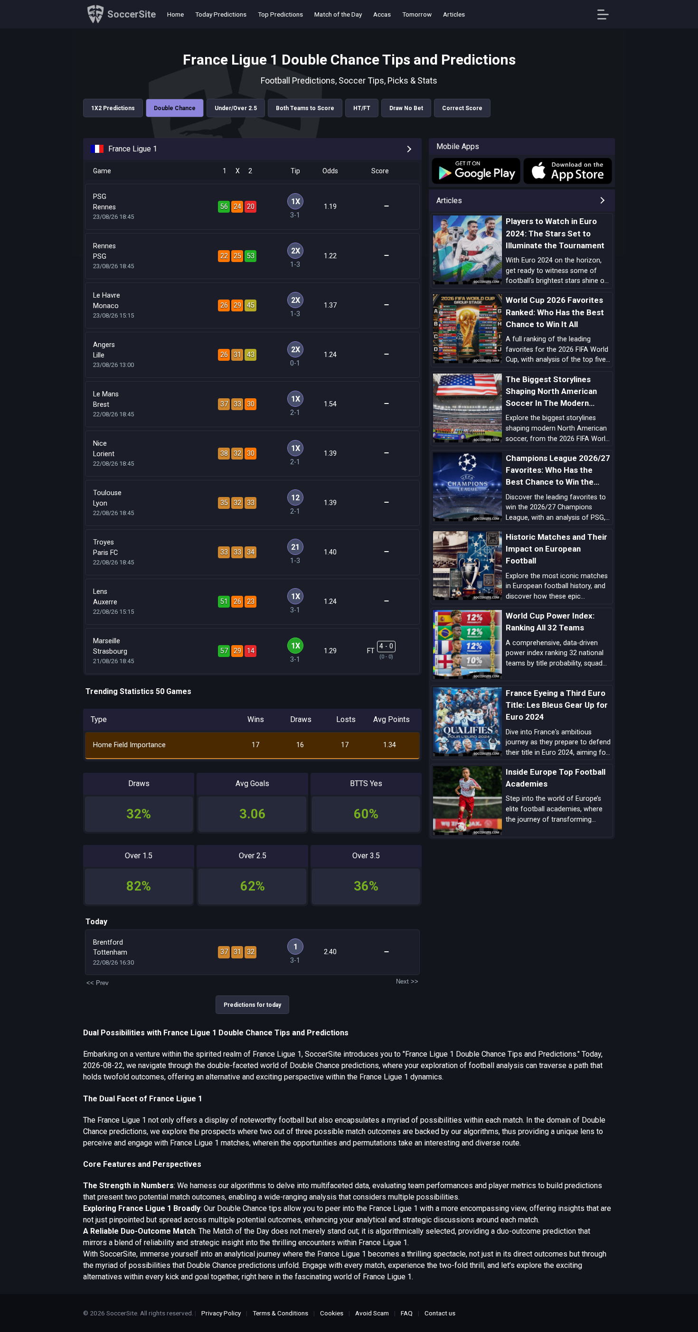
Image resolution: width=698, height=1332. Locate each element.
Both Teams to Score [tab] (305, 108)
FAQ (407, 1313)
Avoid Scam (372, 1313)
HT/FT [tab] (361, 108)
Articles (454, 14)
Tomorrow (417, 14)
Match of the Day (338, 14)
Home (175, 14)
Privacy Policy (221, 1313)
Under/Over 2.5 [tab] (236, 108)
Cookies (331, 1313)
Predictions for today (252, 1005)
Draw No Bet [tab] (406, 108)
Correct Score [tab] (462, 108)
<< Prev (97, 982)
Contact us (439, 1313)
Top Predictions (280, 14)
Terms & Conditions (280, 1313)
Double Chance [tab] (175, 108)
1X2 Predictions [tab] (113, 108)
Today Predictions (220, 14)
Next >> (407, 981)
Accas (382, 14)
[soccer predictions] (475, 171)
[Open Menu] (606, 14)
